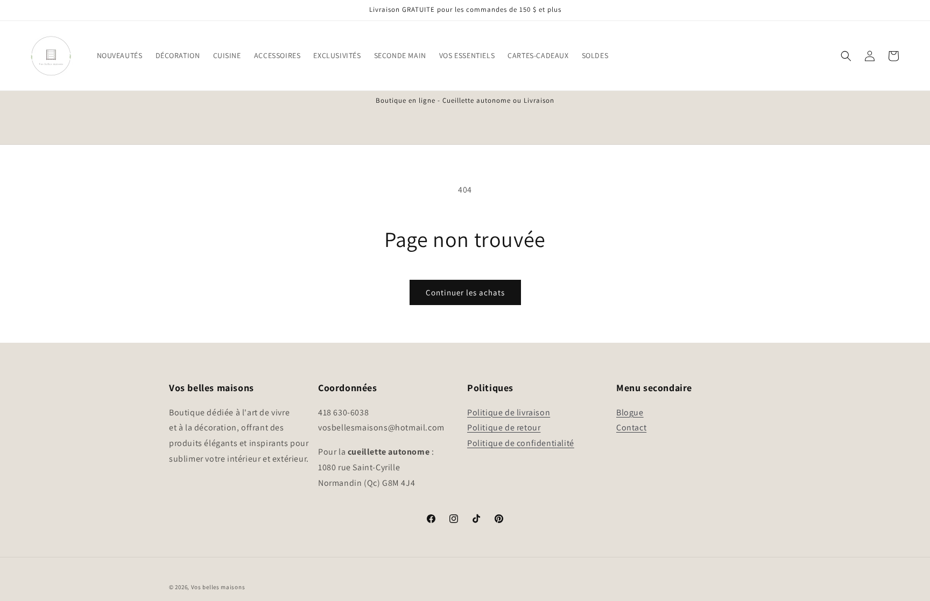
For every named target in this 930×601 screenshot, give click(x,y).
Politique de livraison (508, 412)
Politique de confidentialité (520, 443)
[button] (119, 55)
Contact (631, 427)
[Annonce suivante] (757, 101)
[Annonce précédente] (173, 101)
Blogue (630, 412)
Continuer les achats (465, 292)
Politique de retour (503, 427)
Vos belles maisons (218, 587)
